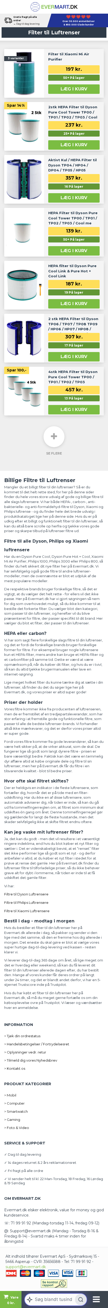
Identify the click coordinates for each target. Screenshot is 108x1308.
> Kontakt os (14, 1068)
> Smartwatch (16, 1111)
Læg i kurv (74, 89)
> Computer (14, 1103)
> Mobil (10, 1095)
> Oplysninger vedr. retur (25, 1052)
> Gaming (12, 1119)
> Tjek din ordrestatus (22, 1036)
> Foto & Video (16, 1128)
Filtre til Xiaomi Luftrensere (27, 911)
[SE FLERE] (54, 436)
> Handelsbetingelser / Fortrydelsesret (36, 1044)
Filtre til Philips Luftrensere (26, 902)
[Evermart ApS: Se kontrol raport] (54, 1283)
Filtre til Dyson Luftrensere (26, 894)
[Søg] (81, 1299)
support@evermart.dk (26, 1266)
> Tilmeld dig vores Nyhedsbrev (30, 1060)
